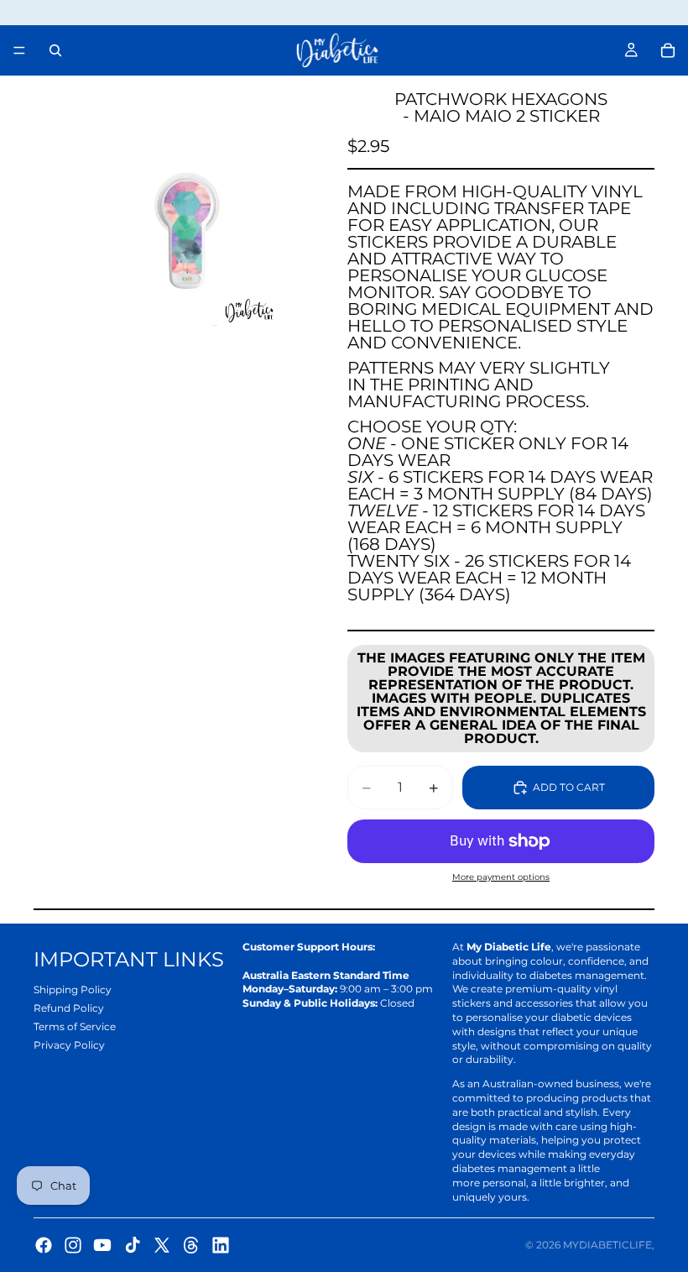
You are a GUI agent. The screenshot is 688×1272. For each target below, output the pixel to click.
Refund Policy (69, 1008)
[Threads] (191, 1245)
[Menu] (19, 50)
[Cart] (667, 50)
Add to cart (569, 787)
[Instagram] (73, 1245)
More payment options (501, 877)
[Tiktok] (132, 1245)
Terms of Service (75, 1026)
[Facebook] (44, 1245)
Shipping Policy (73, 989)
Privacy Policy (69, 1045)
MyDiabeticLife (607, 1244)
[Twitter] (162, 1245)
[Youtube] (102, 1245)
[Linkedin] (221, 1245)
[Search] (55, 50)
